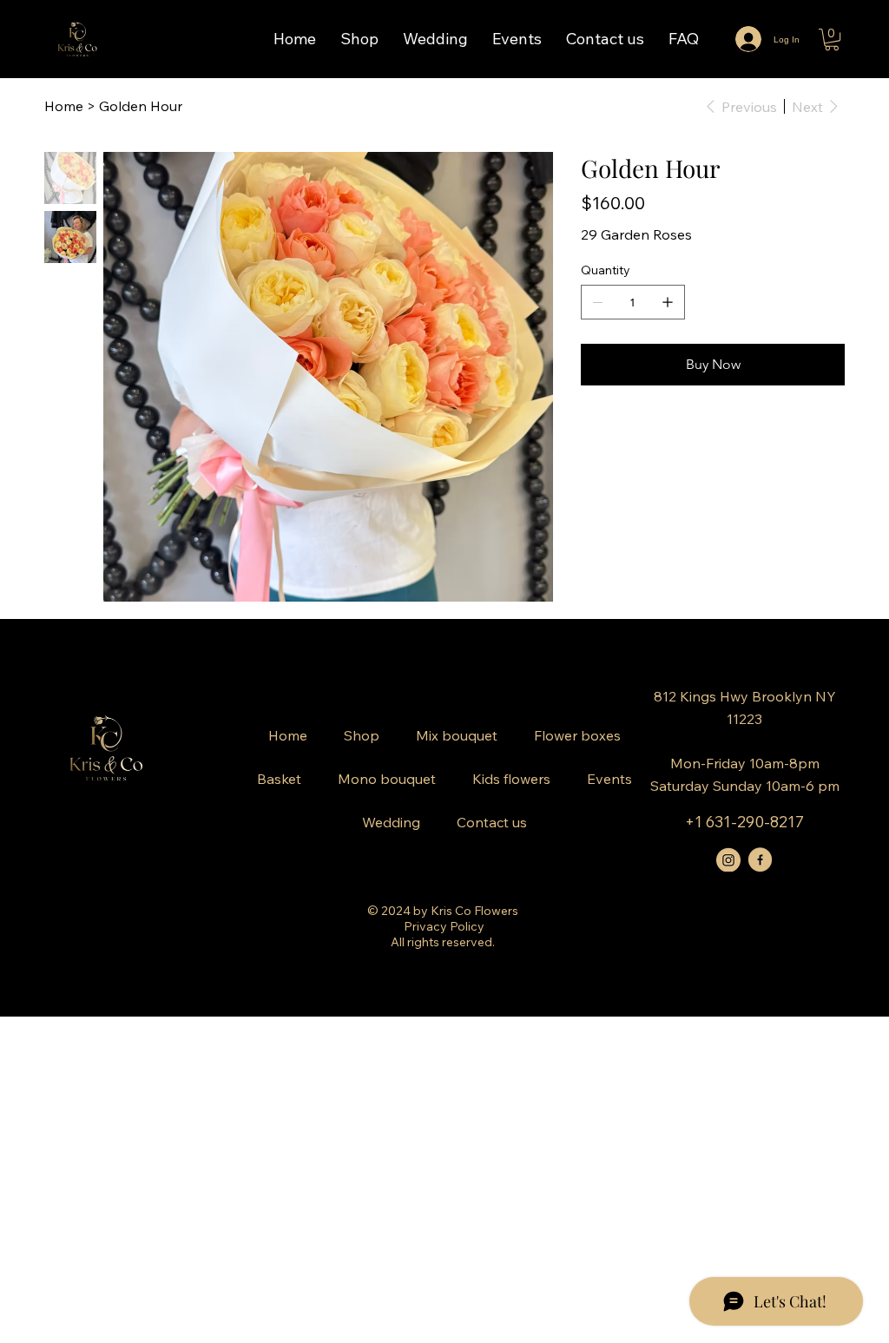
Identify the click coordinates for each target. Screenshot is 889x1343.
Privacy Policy (444, 926)
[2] (760, 859)
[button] (832, 39)
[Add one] (667, 302)
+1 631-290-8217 (744, 822)
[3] (728, 859)
